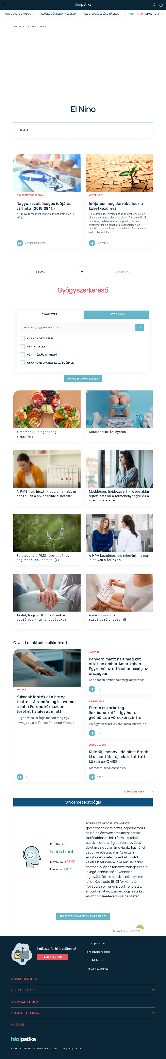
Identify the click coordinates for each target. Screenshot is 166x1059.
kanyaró (94, 652)
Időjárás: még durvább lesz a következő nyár (116, 206)
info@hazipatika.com (72, 1048)
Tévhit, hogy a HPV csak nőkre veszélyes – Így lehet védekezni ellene (43, 619)
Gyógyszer (49, 314)
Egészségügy (97, 745)
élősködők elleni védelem (58, 13)
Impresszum (98, 943)
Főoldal (17, 27)
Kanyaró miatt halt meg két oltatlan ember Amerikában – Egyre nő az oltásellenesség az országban (118, 666)
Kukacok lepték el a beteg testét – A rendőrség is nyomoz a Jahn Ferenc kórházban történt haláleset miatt (47, 704)
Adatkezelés (98, 960)
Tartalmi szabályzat (98, 968)
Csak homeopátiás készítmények (50, 362)
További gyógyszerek (83, 378)
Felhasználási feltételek (98, 952)
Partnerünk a (120, 931)
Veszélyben (96, 195)
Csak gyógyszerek (40, 338)
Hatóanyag (117, 314)
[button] (83, 978)
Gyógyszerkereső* (25, 1001)
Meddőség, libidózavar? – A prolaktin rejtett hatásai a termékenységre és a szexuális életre (119, 496)
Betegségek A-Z (22, 990)
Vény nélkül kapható (42, 354)
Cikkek (24, 130)
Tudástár (31, 27)
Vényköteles (36, 346)
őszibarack (96, 701)
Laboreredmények (24, 979)
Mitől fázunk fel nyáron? (108, 432)
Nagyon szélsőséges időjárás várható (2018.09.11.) (44, 206)
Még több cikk (134, 791)
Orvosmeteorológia (19, 13)
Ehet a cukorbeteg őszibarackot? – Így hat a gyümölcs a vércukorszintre (115, 712)
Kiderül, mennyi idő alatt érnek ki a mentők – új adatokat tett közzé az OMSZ (118, 756)
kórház (21, 689)
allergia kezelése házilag (101, 13)
